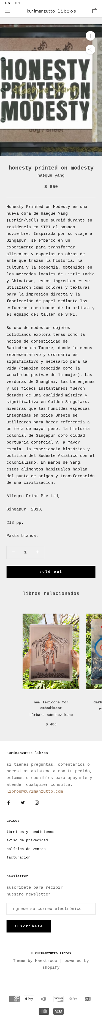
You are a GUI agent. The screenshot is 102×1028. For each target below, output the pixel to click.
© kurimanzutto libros (51, 953)
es (7, 3)
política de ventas (26, 849)
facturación (18, 857)
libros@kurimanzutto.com (35, 791)
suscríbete (28, 926)
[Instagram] (37, 802)
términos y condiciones (30, 832)
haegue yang (51, 175)
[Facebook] (9, 802)
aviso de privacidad (27, 840)
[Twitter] (23, 802)
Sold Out (51, 572)
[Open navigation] (7, 11)
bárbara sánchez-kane (51, 715)
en (17, 3)
